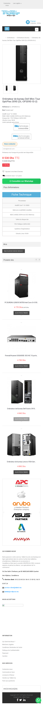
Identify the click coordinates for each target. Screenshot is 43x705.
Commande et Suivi (8, 672)
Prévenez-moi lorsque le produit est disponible (17, 152)
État (3, 110)
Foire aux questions (8, 681)
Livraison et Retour (8, 675)
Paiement (5, 653)
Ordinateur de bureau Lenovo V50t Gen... (21, 462)
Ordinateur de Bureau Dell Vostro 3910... (21, 409)
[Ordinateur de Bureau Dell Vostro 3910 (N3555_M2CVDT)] (21, 391)
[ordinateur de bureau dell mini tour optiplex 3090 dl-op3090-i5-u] (6, 88)
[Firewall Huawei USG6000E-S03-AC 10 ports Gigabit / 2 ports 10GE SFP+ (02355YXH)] (21, 338)
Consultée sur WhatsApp (22, 181)
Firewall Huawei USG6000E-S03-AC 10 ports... (21, 355)
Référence (5, 107)
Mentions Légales (8, 644)
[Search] (36, 29)
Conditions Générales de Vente (12, 647)
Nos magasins (10, 689)
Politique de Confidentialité (10, 650)
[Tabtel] (13, 13)
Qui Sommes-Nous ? (8, 641)
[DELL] (21, 136)
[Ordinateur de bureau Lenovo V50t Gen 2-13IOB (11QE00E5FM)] (21, 444)
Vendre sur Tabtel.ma (9, 678)
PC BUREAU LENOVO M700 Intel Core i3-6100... (21, 302)
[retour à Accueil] (3, 36)
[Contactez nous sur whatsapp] (38, 700)
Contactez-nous (7, 669)
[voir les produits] (21, 484)
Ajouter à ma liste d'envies (14, 171)
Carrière (4, 656)
